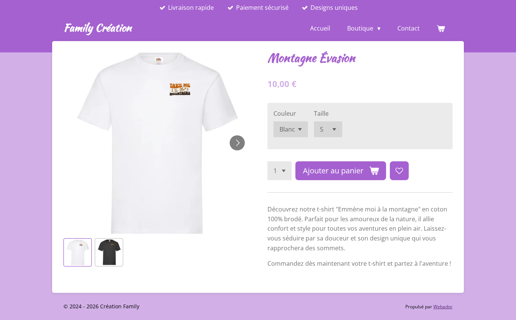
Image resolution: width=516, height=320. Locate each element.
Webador (443, 306)
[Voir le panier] (441, 28)
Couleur (284, 113)
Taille (321, 113)
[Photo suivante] (237, 142)
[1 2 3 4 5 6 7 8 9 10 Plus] (279, 170)
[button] (77, 252)
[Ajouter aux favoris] (399, 170)
